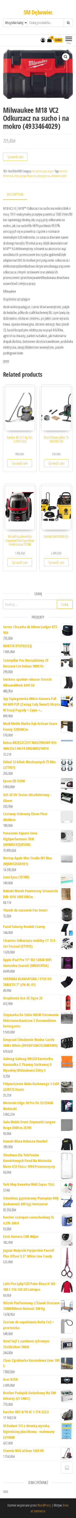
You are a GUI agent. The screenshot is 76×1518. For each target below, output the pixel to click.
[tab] (18, 194)
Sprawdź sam (15, 156)
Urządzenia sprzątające (43, 171)
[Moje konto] (43, 40)
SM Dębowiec (38, 12)
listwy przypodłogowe (25, 176)
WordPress (44, 1505)
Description (15, 194)
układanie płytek (59, 176)
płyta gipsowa (43, 176)
